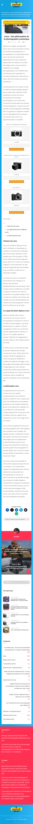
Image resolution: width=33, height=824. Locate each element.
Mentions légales (22, 819)
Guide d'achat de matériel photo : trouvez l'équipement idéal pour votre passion (17, 673)
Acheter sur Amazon (17, 149)
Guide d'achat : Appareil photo (12, 668)
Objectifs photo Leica (9, 715)
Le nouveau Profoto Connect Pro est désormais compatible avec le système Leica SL (19, 608)
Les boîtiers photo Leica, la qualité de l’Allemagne (19, 623)
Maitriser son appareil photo (12, 711)
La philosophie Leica (14, 236)
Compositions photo (9, 664)
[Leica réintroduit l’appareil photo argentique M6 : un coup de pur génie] (6, 599)
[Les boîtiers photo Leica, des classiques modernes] (6, 615)
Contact (8, 819)
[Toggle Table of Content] (4, 223)
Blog (12, 12)
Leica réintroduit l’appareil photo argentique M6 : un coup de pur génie (19, 600)
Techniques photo (8, 719)
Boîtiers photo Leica (9, 660)
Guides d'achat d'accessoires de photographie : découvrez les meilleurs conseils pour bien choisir (18, 686)
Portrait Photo (5, 12)
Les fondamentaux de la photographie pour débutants (18, 704)
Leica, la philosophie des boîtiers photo (20, 629)
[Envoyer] (27, 582)
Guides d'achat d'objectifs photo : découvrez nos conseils (19, 696)
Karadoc (16, 536)
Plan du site (14, 819)
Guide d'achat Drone (9, 680)
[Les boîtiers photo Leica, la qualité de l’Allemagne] (6, 622)
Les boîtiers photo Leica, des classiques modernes (20, 615)
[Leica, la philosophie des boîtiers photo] (6, 630)
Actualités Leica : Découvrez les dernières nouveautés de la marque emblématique (15, 22)
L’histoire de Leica (13, 226)
